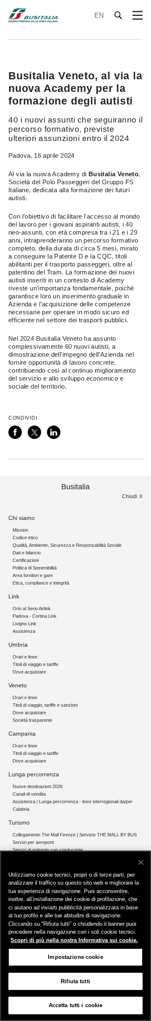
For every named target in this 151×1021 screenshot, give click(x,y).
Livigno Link (24, 623)
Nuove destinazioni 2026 (37, 786)
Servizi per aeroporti (33, 842)
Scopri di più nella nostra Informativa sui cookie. (74, 940)
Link (13, 596)
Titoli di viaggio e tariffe (35, 664)
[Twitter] (34, 432)
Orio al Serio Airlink (32, 608)
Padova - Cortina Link (35, 616)
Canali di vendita (29, 793)
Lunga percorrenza (33, 774)
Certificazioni (26, 560)
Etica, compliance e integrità (41, 582)
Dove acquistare (29, 671)
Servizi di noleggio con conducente (48, 849)
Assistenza (24, 631)
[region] (75, 936)
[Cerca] (118, 15)
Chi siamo (21, 517)
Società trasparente (32, 720)
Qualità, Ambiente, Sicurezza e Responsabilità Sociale (67, 545)
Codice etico (25, 537)
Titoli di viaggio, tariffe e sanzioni (45, 705)
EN (99, 15)
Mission (20, 530)
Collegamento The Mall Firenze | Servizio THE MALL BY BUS (75, 834)
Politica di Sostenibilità (35, 567)
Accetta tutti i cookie (76, 1005)
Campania (22, 733)
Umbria (18, 644)
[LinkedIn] (53, 432)
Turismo (19, 822)
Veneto (17, 685)
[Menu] (138, 15)
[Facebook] (15, 432)
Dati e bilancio (27, 552)
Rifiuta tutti (75, 981)
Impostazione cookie (75, 957)
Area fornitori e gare (33, 575)
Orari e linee (25, 656)
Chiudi (129, 496)
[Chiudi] (141, 862)
